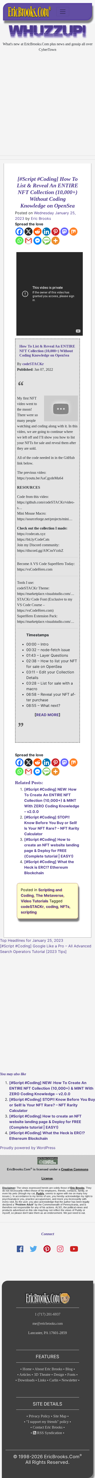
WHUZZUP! (47, 32)
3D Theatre (42, 1375)
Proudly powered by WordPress (27, 1147)
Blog (69, 1369)
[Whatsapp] (19, 241)
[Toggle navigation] (62, 11)
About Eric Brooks (48, 1369)
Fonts (71, 1375)
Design (59, 1375)
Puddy (40, 1193)
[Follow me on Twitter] (33, 1249)
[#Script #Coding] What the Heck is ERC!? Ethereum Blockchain (49, 867)
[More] (55, 241)
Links (42, 1380)
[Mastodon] (64, 231)
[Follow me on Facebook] (20, 1249)
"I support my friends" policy (47, 1422)
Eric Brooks (41, 218)
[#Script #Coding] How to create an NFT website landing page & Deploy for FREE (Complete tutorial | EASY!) (45, 1122)
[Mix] (73, 231)
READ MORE (47, 714)
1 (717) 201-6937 (47, 1314)
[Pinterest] (55, 231)
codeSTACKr (32, 906)
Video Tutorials (34, 901)
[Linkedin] (46, 231)
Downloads (26, 1380)
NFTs (64, 906)
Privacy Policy (39, 1416)
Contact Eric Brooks (47, 1427)
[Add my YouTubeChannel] (74, 1249)
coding (52, 906)
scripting (29, 912)
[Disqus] (47, 1012)
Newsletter (69, 1380)
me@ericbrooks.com (48, 1323)
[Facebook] (19, 231)
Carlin (53, 1380)
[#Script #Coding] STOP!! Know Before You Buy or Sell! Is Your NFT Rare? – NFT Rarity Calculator (52, 1105)
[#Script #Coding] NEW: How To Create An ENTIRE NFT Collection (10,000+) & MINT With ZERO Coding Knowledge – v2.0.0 (51, 800)
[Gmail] (28, 241)
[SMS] (46, 241)
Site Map (59, 1416)
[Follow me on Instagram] (60, 1249)
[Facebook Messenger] (37, 241)
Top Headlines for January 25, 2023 (31, 940)
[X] (28, 231)
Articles (25, 1375)
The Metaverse (49, 895)
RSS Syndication (49, 1433)
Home (27, 1369)
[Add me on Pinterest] (47, 1249)
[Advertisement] (47, 104)
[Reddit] (37, 231)
